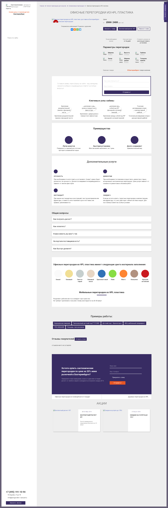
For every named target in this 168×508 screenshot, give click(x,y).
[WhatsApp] (77, 29)
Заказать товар (109, 29)
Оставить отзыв (81, 339)
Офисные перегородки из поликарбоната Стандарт (72, 397)
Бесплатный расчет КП (127, 29)
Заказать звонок (15, 503)
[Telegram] (80, 29)
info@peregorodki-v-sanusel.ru (17, 497)
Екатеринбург (19, 14)
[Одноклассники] (75, 29)
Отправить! (126, 92)
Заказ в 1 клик (144, 29)
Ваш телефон (108, 86)
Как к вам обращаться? (111, 81)
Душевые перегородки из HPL (138, 397)
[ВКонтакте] (72, 29)
